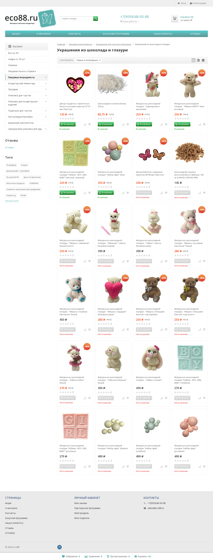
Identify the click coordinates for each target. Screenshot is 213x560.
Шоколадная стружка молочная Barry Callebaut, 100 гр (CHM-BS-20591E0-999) (188, 175)
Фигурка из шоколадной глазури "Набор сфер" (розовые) (186, 448)
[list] (198, 60)
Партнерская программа (87, 508)
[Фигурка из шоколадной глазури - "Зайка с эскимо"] (151, 358)
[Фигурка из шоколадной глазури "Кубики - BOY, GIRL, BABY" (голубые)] (189, 358)
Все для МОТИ (13, 177)
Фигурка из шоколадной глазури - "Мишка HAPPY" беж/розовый (189, 106)
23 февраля (11, 165)
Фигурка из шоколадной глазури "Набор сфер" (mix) (111, 173)
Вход (183, 3)
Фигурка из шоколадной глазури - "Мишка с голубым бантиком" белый (73, 311)
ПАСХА (23, 195)
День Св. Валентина (32, 177)
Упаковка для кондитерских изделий (23, 103)
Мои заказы (80, 503)
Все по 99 (13, 53)
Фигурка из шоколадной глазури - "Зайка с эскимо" (149, 378)
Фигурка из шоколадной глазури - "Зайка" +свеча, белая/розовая (148, 243)
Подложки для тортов (20, 110)
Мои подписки (81, 518)
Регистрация (199, 3)
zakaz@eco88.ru (156, 508)
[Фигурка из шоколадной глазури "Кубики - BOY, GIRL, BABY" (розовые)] (75, 426)
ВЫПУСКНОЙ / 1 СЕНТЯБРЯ (18, 171)
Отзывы (195, 33)
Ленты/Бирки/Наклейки (20, 116)
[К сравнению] (85, 124)
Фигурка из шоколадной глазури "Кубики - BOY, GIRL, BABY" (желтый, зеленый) (73, 175)
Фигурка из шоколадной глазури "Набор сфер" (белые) (113, 447)
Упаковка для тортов (19, 95)
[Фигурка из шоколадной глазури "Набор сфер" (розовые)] (189, 426)
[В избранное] (89, 124)
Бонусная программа (116, 33)
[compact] (203, 60)
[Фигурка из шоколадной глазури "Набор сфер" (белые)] (113, 426)
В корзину (69, 124)
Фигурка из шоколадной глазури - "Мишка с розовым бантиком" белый (188, 243)
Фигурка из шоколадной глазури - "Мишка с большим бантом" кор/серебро (150, 311)
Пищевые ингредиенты (21, 77)
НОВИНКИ (34, 183)
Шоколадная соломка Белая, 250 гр (112, 105)
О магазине (43, 33)
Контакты (74, 33)
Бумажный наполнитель (21, 122)
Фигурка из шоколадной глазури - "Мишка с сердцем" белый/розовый (112, 311)
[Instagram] (59, 547)
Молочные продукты (16, 183)
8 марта (24, 165)
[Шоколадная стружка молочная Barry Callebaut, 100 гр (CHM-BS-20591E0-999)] (189, 153)
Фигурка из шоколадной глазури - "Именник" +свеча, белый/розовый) (112, 243)
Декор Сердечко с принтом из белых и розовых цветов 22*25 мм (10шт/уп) (75, 106)
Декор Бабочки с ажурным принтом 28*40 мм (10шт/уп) (150, 173)
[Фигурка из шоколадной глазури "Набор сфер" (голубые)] (151, 426)
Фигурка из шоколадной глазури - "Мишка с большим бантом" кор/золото (188, 311)
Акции (16, 33)
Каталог (18, 46)
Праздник (13, 89)
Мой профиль (81, 513)
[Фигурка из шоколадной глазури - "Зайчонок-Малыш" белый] (113, 358)
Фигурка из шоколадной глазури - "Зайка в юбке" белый (72, 380)
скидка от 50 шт (16, 59)
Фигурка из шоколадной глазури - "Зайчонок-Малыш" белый (112, 380)
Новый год (11, 195)
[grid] (193, 60)
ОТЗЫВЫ (10, 533)
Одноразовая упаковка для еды (25, 128)
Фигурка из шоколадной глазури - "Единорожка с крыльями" (148, 106)
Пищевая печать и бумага (22, 71)
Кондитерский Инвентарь (21, 83)
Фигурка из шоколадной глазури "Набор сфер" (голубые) (148, 448)
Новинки (12, 65)
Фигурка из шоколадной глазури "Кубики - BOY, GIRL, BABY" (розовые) (73, 448)
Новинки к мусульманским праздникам (23, 189)
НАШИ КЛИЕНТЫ (163, 33)
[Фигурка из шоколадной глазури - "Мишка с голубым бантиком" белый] (75, 289)
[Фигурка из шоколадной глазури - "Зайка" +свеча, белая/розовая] (151, 221)
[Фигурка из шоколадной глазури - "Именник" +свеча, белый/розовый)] (113, 221)
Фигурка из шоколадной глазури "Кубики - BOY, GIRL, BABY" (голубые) (188, 380)
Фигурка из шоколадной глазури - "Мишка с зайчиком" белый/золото (75, 243)
